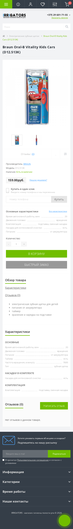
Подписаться (59, 453)
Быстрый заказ (36, 265)
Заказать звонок (59, 17)
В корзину (36, 254)
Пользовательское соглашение (33, 460)
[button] (30, 4)
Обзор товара (15, 280)
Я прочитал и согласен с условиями (33, 462)
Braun (27, 163)
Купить (59, 199)
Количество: (13, 238)
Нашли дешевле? (38, 180)
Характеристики (15, 288)
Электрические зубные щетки (24, 36)
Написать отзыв (54, 406)
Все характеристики (58, 211)
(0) (33, 154)
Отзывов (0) (12, 295)
